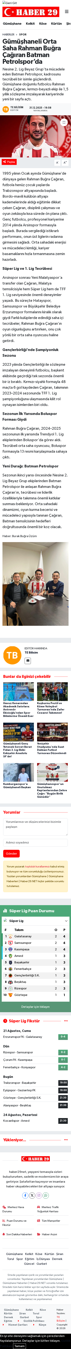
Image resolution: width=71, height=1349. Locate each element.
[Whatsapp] (46, 1195)
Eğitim (29, 1259)
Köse (43, 23)
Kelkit (30, 23)
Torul (10, 1259)
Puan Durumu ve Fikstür (14, 1222)
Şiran (59, 1254)
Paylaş (11, 161)
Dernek (57, 1259)
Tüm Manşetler (51, 1220)
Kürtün (56, 23)
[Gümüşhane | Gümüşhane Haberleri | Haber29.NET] (30, 12)
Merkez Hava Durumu (13, 1209)
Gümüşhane (12, 23)
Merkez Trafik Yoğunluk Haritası (48, 1209)
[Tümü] (66, 1140)
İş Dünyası (43, 1259)
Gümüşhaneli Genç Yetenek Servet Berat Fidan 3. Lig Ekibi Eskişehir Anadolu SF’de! (17, 750)
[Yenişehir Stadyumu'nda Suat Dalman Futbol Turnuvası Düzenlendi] (52, 732)
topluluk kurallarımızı (37, 866)
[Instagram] (39, 1195)
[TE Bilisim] (12, 655)
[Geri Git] (9, 3)
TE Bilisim (31, 652)
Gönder (11, 853)
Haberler (8, 34)
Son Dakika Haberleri (19, 1234)
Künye (42, 1325)
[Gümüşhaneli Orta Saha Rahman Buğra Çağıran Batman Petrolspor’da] (35, 136)
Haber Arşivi (49, 1234)
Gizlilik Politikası (33, 1321)
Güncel (29, 1264)
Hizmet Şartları (17, 1325)
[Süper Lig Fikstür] (66, 1021)
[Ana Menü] (67, 12)
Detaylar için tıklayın (35, 1007)
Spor (23, 34)
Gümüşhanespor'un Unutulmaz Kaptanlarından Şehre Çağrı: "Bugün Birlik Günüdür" (52, 790)
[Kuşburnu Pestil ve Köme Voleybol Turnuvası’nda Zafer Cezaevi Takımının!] (52, 691)
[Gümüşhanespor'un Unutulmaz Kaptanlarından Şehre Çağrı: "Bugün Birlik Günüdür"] (52, 772)
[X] (32, 1195)
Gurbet (42, 1264)
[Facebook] (25, 1195)
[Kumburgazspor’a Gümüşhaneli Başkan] (18, 772)
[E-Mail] (28, 661)
